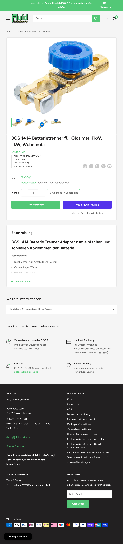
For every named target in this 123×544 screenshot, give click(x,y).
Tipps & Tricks (13, 480)
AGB (69, 409)
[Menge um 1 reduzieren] (24, 192)
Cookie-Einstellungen (78, 462)
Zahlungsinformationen (79, 424)
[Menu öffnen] (8, 18)
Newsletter (106, 7)
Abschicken (78, 503)
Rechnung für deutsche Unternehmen (87, 439)
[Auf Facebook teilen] (91, 166)
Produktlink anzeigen (23, 166)
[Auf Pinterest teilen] (97, 166)
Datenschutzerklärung (78, 414)
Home (9, 31)
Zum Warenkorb (36, 204)
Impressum (73, 404)
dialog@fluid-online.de (26, 371)
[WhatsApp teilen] (85, 166)
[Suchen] (96, 18)
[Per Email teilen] (109, 166)
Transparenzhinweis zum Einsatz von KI (88, 457)
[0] (114, 18)
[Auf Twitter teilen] (103, 166)
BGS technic (18, 152)
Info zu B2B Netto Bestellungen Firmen (88, 452)
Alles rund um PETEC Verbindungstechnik (28, 485)
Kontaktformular (15, 446)
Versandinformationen (79, 429)
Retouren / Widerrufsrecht (81, 419)
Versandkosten (29, 182)
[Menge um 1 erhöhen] (41, 192)
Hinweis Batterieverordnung (82, 434)
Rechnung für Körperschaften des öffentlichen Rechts (85, 446)
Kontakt (71, 399)
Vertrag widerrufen (18, 536)
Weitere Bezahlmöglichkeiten (87, 213)
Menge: (15, 192)
